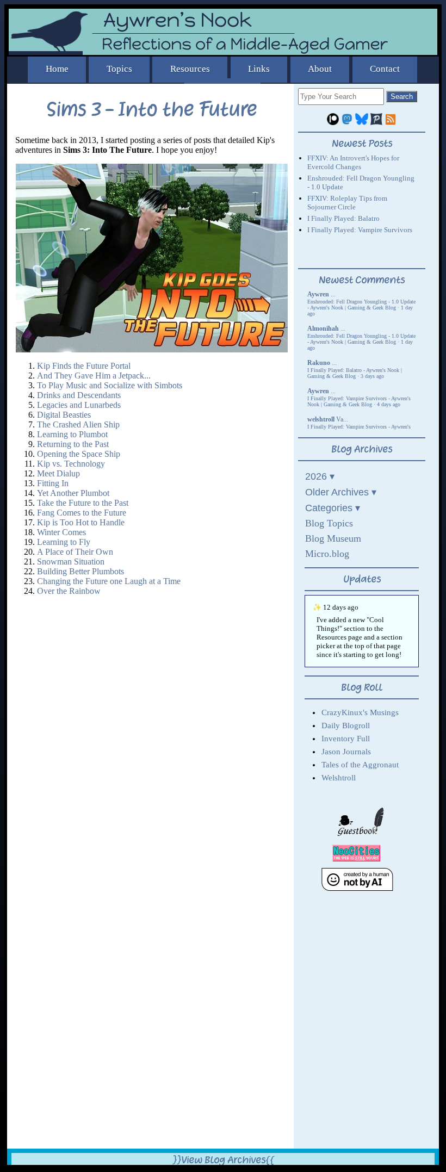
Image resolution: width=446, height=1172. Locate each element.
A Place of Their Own (75, 551)
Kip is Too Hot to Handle (81, 522)
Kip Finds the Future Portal (84, 365)
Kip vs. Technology (71, 463)
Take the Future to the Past (82, 502)
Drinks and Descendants (79, 395)
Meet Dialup (58, 473)
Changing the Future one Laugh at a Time (109, 581)
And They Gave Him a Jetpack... (94, 375)
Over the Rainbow (69, 591)
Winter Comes (61, 532)
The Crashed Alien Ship (78, 424)
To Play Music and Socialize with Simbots (109, 385)
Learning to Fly (63, 542)
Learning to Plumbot (72, 434)
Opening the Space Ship (78, 453)
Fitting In (53, 483)
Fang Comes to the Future (81, 512)
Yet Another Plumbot (73, 493)
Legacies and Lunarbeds (79, 405)
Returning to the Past (73, 444)
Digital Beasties (64, 414)
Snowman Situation (70, 561)
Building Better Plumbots (80, 571)
